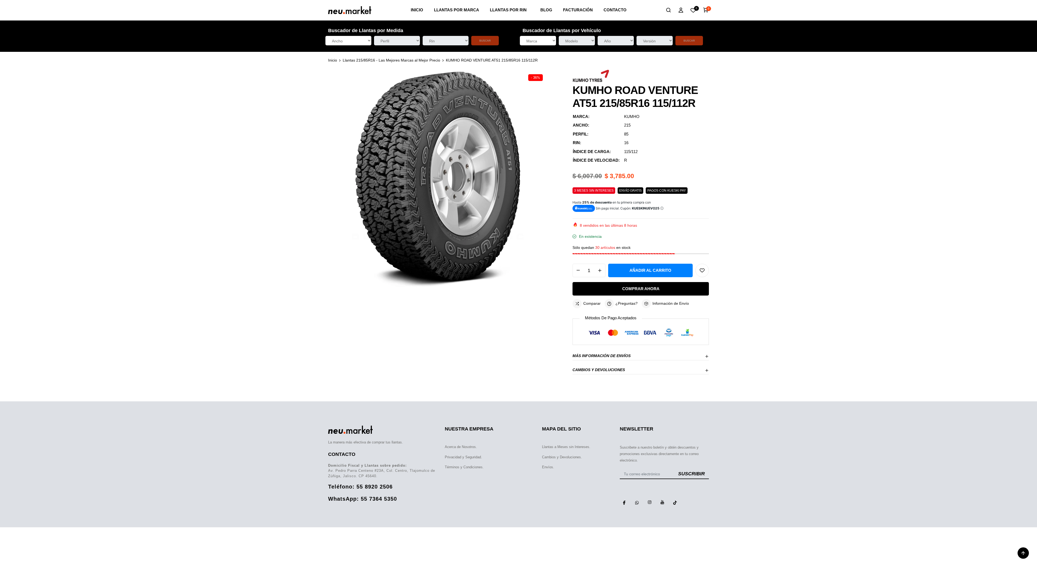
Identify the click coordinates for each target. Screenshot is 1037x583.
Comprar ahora (640, 288)
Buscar (485, 40)
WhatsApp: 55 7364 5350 (362, 499)
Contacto (615, 10)
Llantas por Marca (456, 10)
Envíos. (548, 467)
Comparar (592, 303)
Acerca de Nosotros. (461, 447)
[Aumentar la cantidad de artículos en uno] (599, 270)
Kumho (631, 116)
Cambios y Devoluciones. (562, 457)
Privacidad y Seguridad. (463, 457)
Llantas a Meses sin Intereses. (566, 447)
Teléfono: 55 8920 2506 (360, 487)
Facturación (578, 10)
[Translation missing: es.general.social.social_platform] (624, 502)
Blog (546, 10)
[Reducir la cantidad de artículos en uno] (578, 270)
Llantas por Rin (508, 10)
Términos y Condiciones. (464, 467)
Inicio (417, 10)
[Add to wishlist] (702, 270)
